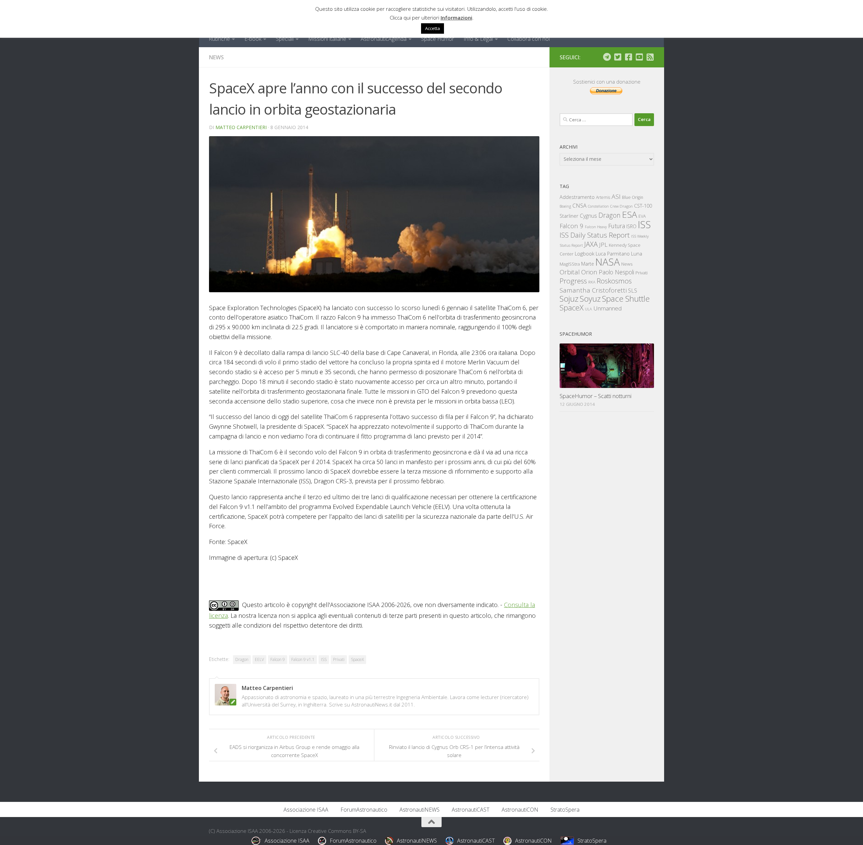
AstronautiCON (520, 809)
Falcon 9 (277, 659)
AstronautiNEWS (419, 809)
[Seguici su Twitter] (618, 57)
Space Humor (437, 38)
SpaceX (357, 659)
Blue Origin (632, 197)
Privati (339, 659)
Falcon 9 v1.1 (303, 659)
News (216, 57)
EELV (259, 659)
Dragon (241, 659)
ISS (324, 659)
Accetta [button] (432, 28)
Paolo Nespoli (616, 272)
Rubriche (219, 38)
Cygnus (588, 215)
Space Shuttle (626, 298)
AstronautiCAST (470, 809)
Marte (587, 264)
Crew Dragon (621, 206)
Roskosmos (614, 280)
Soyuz (590, 298)
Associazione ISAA (306, 809)
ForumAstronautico (363, 809)
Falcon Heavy (596, 226)
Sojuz (569, 298)
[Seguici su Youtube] (639, 57)
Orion (589, 272)
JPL (603, 244)
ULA (588, 308)
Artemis (603, 197)
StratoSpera (564, 809)
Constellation (598, 206)
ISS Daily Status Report (595, 235)
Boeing (565, 206)
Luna (636, 253)
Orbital (570, 272)
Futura (616, 226)
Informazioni (456, 17)
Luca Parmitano (613, 253)
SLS (632, 290)
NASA (607, 262)
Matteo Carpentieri (241, 127)
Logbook (584, 253)
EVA (642, 216)
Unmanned (607, 308)
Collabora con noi (528, 38)
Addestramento (577, 197)
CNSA (579, 205)
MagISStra (570, 264)
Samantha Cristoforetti (593, 290)
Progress (573, 280)
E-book (252, 38)
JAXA (591, 244)
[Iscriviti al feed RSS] (650, 57)
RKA (591, 281)
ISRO (631, 226)
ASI (616, 196)
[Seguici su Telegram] (607, 57)
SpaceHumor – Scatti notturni (595, 396)
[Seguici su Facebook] (628, 57)
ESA (629, 214)
